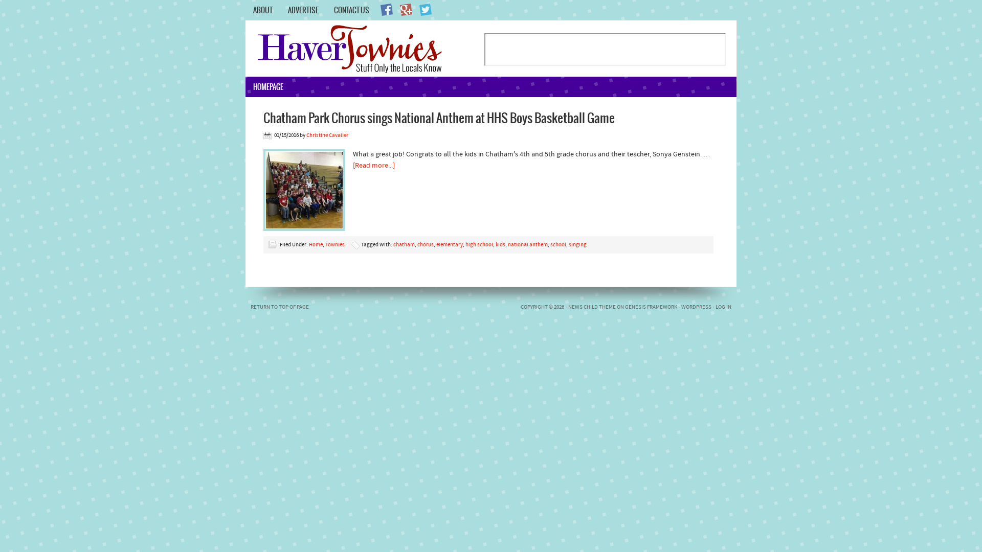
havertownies (364, 48)
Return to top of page (280, 307)
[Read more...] (374, 166)
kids (500, 245)
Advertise (303, 10)
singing (578, 245)
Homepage (268, 87)
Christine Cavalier (327, 136)
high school (479, 245)
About (263, 10)
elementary (449, 245)
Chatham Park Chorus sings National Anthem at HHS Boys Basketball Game (439, 117)
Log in (723, 307)
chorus (425, 245)
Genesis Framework (651, 307)
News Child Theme (592, 307)
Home (316, 245)
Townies (335, 245)
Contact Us (351, 10)
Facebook (387, 10)
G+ (406, 10)
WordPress (696, 307)
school (558, 245)
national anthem (528, 245)
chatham (404, 245)
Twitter (425, 10)
